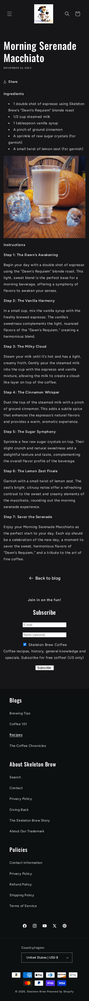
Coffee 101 (18, 724)
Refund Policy (20, 884)
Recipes (16, 735)
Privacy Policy (20, 799)
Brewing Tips (19, 713)
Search (15, 777)
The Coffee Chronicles (27, 746)
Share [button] (13, 82)
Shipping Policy (21, 895)
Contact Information (25, 863)
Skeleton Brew (36, 991)
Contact (16, 788)
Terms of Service (23, 906)
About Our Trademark (26, 831)
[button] (9, 14)
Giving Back (19, 810)
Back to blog (48, 578)
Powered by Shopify (60, 991)
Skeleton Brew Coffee (47, 645)
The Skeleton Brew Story (29, 820)
